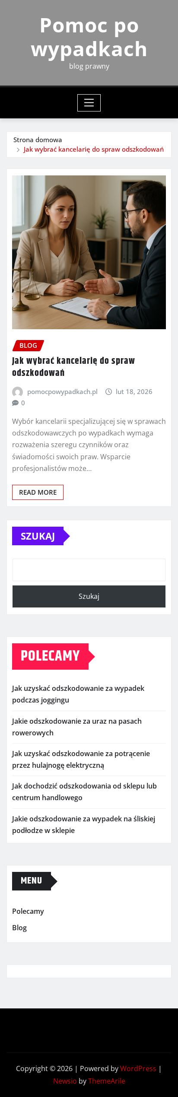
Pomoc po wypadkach (89, 36)
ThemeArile (106, 1081)
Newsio (65, 1081)
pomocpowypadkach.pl (62, 391)
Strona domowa (37, 139)
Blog (19, 927)
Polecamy (28, 911)
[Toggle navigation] (89, 102)
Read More (38, 492)
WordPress (138, 1068)
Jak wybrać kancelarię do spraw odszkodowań (94, 149)
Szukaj (38, 535)
